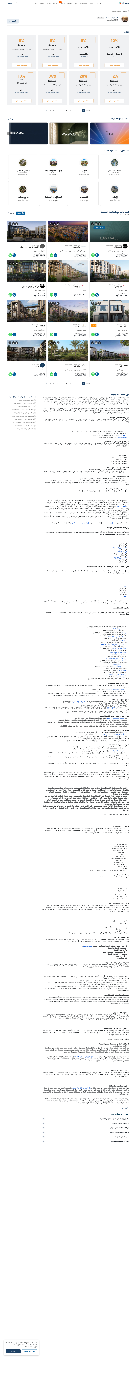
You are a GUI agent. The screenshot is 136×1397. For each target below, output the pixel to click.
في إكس (124, 632)
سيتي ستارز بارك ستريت (119, 664)
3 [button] (74, 110)
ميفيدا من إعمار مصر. (119, 628)
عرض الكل (11, 119)
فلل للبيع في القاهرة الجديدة (81, 1088)
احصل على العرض (114, 65)
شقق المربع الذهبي (110, 523)
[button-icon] (97, 255)
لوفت (125, 596)
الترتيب (12, 213)
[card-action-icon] (99, 223)
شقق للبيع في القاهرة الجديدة (84, 1057)
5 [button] (66, 110)
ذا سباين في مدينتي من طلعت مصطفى (113, 644)
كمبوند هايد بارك (118, 751)
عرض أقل (125, 1108)
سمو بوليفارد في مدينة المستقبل (116, 636)
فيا (126, 654)
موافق (13, 1351)
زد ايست (124, 640)
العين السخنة (122, 437)
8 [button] (53, 110)
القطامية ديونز (88, 946)
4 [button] (70, 110)
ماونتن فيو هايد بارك (120, 648)
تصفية (19, 213)
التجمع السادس (121, 506)
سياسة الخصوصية (29, 1351)
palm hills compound (115, 689)
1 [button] (83, 110)
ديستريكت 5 (123, 670)
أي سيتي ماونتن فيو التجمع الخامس (112, 734)
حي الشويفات (122, 552)
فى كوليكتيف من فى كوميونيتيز (116, 674)
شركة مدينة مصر (79, 702)
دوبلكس (124, 586)
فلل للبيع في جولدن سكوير (81, 523)
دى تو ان (119, 666)
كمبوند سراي (111, 708)
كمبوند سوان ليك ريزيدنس (115, 718)
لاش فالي (123, 660)
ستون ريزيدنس (122, 676)
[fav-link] (15, 4)
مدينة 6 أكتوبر (122, 435)
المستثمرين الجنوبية (120, 558)
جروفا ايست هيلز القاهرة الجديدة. (116, 658)
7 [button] (57, 110)
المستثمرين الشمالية (120, 548)
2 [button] (79, 110)
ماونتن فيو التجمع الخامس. (118, 652)
